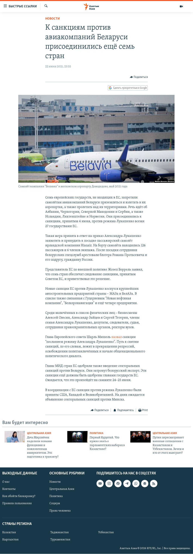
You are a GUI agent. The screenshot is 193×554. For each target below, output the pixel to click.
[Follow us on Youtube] (100, 483)
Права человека (60, 510)
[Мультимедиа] (181, 6)
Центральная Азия (39, 433)
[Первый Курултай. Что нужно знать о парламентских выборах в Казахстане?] (77, 437)
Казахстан (9, 532)
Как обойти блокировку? (18, 496)
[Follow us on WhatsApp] (135, 483)
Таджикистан (59, 532)
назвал (116, 337)
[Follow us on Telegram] (126, 483)
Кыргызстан (10, 539)
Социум (54, 503)
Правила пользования (17, 503)
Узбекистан (106, 532)
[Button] (139, 77)
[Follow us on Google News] (144, 483)
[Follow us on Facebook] (118, 483)
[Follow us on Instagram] (109, 483)
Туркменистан (60, 539)
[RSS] (153, 483)
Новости (52, 19)
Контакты (8, 489)
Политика (96, 433)
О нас (6, 481)
